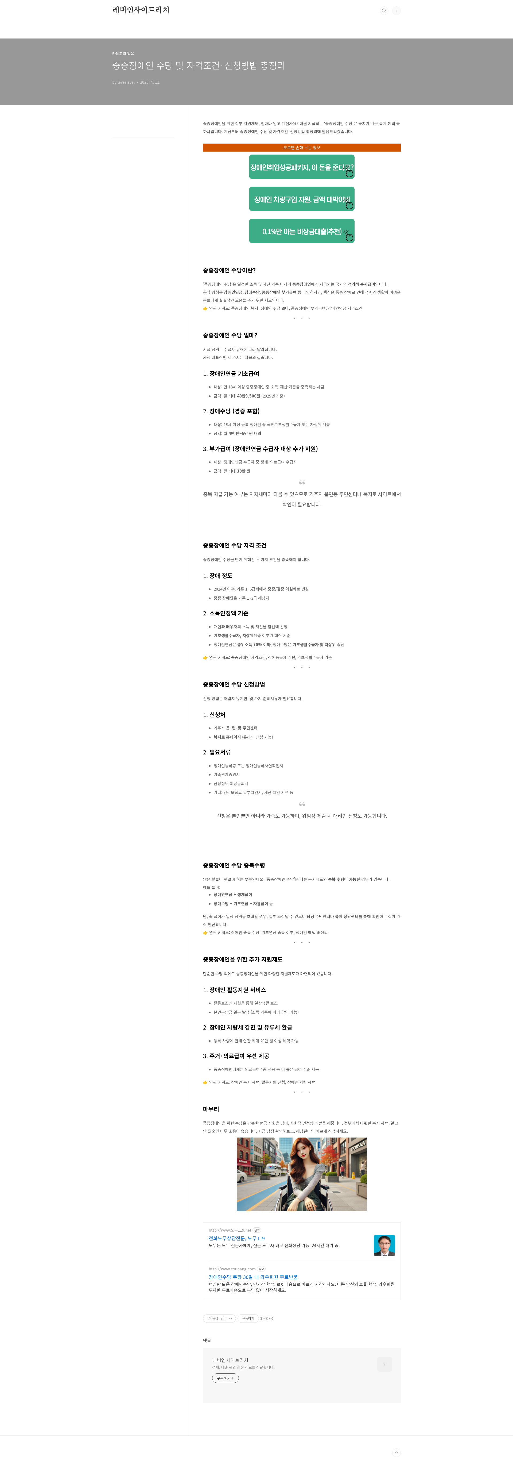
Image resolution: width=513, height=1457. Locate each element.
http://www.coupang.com (232, 1269)
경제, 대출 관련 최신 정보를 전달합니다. (243, 1367)
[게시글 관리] (230, 1319)
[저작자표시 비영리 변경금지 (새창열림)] (266, 1318)
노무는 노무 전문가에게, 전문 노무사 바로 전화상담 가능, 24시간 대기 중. (274, 1245)
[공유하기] (223, 1319)
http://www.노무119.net (230, 1230)
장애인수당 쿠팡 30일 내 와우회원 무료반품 (253, 1277)
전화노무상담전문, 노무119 (237, 1238)
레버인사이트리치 (140, 10)
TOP (396, 1452)
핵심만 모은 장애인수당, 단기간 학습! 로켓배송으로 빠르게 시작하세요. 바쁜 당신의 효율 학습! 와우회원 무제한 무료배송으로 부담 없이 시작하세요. (302, 1287)
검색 (384, 11)
